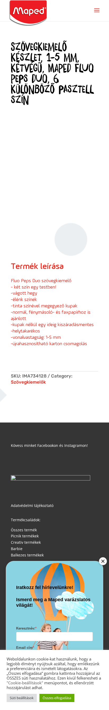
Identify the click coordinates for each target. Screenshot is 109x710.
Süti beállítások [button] (22, 697)
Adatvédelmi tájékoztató (32, 505)
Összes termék (24, 529)
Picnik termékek (25, 535)
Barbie (16, 548)
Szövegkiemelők (28, 382)
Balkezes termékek (27, 555)
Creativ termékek (26, 542)
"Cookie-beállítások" (25, 682)
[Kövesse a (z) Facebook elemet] (15, 461)
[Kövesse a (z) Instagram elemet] (25, 461)
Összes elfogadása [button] (57, 697)
